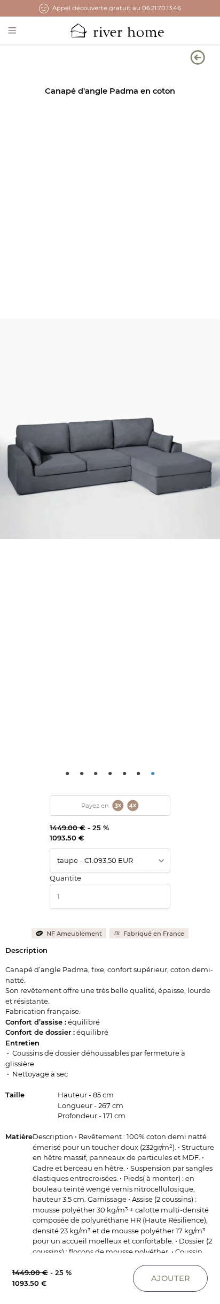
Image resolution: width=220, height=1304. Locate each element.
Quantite (65, 878)
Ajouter (170, 1278)
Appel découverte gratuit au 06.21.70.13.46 (116, 8)
